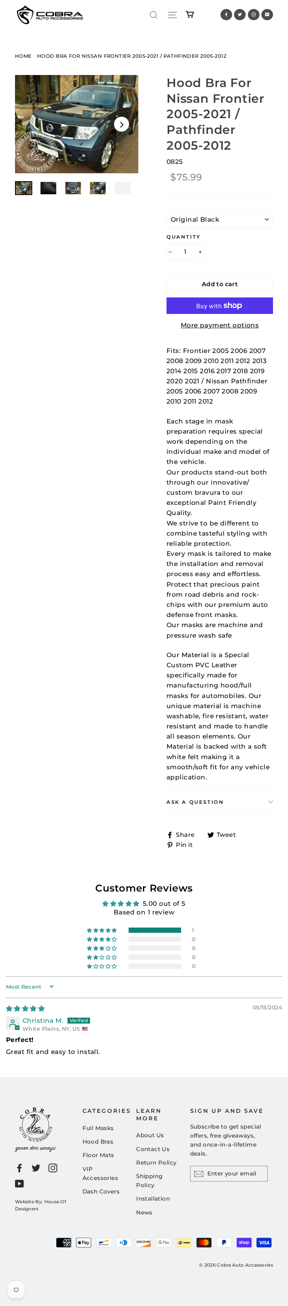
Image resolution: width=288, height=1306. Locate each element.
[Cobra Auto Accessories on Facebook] (19, 1167)
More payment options (220, 325)
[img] (25, 1008)
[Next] (121, 124)
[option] (76, 124)
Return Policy (156, 1162)
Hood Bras (98, 1141)
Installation (153, 1198)
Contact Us (153, 1149)
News (144, 1212)
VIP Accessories (100, 1173)
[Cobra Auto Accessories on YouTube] (19, 1183)
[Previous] (31, 124)
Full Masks (98, 1128)
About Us (150, 1135)
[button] (102, 930)
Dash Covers (101, 1191)
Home (23, 56)
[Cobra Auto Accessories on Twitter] (36, 1167)
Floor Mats (98, 1155)
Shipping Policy (149, 1180)
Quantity (183, 237)
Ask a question (195, 802)
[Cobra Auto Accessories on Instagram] (52, 1167)
